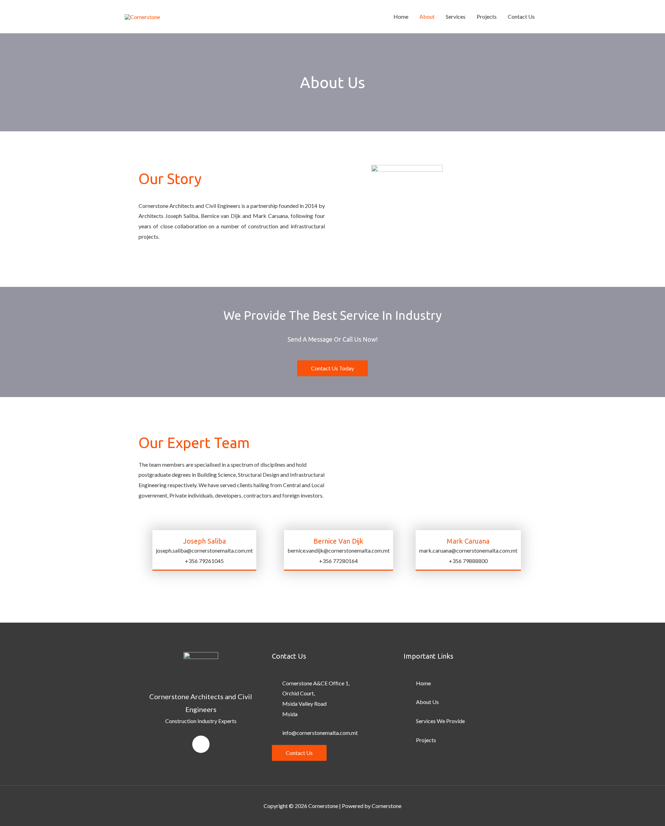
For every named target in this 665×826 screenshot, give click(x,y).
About (427, 16)
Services (456, 16)
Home (400, 16)
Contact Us (521, 16)
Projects (487, 16)
